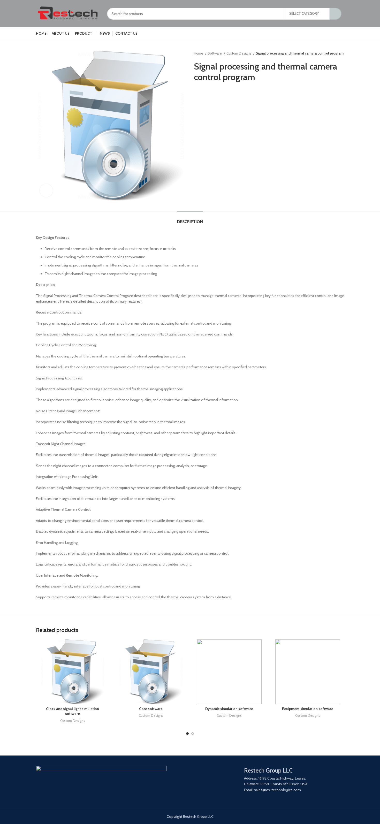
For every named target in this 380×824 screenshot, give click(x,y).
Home (199, 53)
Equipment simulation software (307, 708)
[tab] (190, 219)
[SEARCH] (335, 14)
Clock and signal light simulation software (72, 711)
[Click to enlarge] (46, 190)
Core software (151, 708)
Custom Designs (239, 53)
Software (215, 53)
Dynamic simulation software (229, 708)
